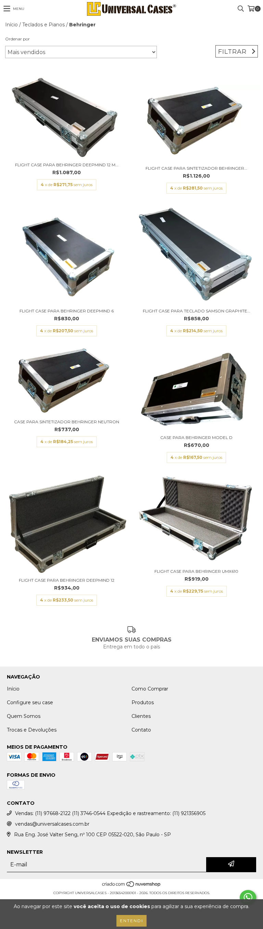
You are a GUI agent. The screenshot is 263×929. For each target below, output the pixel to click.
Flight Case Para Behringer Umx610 (196, 571)
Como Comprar (150, 689)
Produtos (143, 702)
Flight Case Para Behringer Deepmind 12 (66, 580)
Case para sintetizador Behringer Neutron (66, 421)
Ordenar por (17, 38)
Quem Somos (23, 716)
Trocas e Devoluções (32, 730)
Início (11, 25)
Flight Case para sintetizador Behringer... (196, 168)
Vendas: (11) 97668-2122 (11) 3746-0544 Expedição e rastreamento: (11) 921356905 (110, 813)
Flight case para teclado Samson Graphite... (196, 310)
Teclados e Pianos (43, 25)
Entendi (131, 920)
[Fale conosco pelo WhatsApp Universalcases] (248, 897)
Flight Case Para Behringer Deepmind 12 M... (66, 164)
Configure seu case (30, 702)
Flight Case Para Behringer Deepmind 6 (67, 310)
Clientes (141, 716)
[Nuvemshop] (132, 886)
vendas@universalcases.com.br (52, 824)
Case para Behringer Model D (196, 437)
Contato (141, 730)
